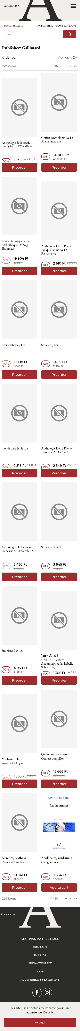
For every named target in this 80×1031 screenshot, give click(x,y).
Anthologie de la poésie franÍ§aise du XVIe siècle (17, 144)
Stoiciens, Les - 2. (12, 651)
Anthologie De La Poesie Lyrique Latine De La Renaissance (56, 250)
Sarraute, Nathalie (14, 858)
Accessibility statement (40, 979)
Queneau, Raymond (55, 754)
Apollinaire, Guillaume (56, 858)
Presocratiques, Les (13, 345)
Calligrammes (49, 862)
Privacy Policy (40, 963)
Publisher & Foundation (56, 25)
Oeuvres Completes (14, 862)
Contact (40, 947)
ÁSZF (40, 971)
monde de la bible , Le (15, 448)
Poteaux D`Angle (12, 763)
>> (75, 66)
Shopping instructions (40, 939)
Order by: (9, 57)
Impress (40, 955)
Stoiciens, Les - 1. (51, 547)
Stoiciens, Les (49, 345)
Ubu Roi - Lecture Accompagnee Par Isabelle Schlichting (57, 663)
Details (48, 1012)
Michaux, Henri (12, 759)
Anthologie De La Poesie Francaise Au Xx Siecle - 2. (18, 549)
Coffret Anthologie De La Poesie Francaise (57, 139)
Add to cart (59, 888)
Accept (40, 1022)
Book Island (14, 25)
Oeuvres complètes (52, 759)
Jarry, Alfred (49, 655)
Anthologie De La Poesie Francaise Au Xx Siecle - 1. (57, 450)
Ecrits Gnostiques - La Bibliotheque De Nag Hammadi (15, 245)
